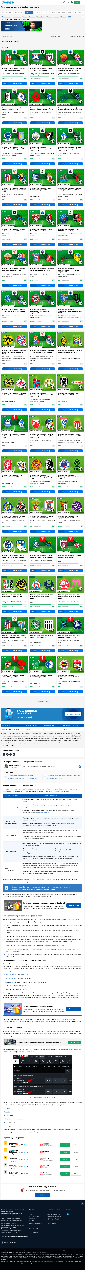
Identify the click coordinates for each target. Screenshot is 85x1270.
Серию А (12, 982)
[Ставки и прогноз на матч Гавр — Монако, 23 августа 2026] (42, 180)
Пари (13, 1154)
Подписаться (75, 714)
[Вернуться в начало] (80, 1263)
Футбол (28, 12)
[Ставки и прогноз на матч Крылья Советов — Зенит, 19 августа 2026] (42, 547)
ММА (53, 12)
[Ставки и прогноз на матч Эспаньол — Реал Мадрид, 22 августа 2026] (42, 342)
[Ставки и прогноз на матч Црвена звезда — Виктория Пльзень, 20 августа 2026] (42, 426)
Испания (49, 17)
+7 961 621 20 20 (12, 1232)
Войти (42, 1195)
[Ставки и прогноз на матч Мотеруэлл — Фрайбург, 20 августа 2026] (42, 467)
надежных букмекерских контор (55, 945)
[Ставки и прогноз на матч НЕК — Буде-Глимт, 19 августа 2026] (14, 586)
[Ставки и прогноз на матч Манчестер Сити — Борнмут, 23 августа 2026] (42, 139)
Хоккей (37, 12)
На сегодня (18, 12)
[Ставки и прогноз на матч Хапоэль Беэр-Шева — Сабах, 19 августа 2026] (70, 587)
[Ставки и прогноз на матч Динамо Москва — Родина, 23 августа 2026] (70, 99)
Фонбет (13, 1168)
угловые (25, 1105)
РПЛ (69, 17)
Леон (13, 1175)
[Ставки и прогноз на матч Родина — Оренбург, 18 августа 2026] (70, 627)
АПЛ (6, 982)
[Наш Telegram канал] (68, 2)
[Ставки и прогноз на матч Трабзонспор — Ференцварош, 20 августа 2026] (42, 385)
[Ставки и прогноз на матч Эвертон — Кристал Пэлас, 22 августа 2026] (14, 301)
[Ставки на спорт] (8, 3)
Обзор (76, 1145)
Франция (63, 17)
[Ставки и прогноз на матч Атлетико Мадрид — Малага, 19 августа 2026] (14, 627)
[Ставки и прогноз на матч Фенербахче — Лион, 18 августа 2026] (70, 667)
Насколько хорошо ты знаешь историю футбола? (44, 903)
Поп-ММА (61, 12)
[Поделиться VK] (4, 754)
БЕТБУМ (13, 1161)
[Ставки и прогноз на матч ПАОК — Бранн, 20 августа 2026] (70, 385)
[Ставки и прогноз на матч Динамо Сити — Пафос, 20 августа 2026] (14, 547)
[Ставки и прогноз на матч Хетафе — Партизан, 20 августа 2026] (14, 508)
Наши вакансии (33, 1226)
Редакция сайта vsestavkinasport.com (35, 1229)
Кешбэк (7, 1112)
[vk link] (80, 766)
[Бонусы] (71, 2)
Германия (32, 17)
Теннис (45, 12)
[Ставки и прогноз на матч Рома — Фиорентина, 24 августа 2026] (70, 60)
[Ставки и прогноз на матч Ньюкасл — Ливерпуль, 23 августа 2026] (70, 180)
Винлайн (25, 1129)
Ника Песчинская (15, 765)
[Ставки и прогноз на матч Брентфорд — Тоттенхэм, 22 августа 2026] (42, 302)
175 (27, 1166)
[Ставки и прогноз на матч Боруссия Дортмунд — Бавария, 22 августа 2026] (14, 343)
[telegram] (82, 1203)
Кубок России (41, 17)
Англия (25, 17)
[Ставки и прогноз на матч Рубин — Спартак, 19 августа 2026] (70, 547)
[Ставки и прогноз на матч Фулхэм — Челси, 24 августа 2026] (14, 99)
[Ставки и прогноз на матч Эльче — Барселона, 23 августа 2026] (14, 260)
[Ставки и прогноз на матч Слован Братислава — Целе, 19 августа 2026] (42, 587)
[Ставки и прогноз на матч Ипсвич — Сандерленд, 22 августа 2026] (42, 260)
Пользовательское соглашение (34, 1217)
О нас (30, 1214)
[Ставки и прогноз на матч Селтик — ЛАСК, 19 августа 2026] (42, 627)
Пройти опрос (74, 905)
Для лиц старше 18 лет (54, 1214)
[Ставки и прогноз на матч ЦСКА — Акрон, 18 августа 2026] (14, 666)
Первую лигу (13, 974)
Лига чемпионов (6, 17)
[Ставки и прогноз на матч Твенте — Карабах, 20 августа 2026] (14, 467)
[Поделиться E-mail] (14, 754)
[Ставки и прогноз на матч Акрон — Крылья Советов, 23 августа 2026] (42, 99)
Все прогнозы (6, 12)
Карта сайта (50, 1226)
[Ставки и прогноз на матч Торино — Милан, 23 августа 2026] (42, 221)
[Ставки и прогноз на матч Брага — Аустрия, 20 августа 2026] (70, 508)
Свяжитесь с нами (34, 1232)
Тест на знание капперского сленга (38, 1006)
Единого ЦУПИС (15, 1031)
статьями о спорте (50, 995)
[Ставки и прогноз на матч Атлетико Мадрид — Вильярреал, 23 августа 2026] (14, 180)
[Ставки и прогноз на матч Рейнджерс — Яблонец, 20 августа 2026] (70, 467)
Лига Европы (17, 17)
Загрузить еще (43, 701)
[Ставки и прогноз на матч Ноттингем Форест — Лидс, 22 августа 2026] (70, 261)
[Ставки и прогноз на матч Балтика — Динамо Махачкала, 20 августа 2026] (14, 426)
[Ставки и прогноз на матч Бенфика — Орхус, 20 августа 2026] (42, 508)
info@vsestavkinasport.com (8, 1230)
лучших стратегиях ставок (28, 945)
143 (26, 1152)
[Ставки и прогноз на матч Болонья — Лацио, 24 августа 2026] (14, 60)
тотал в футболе (43, 812)
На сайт (65, 1145)
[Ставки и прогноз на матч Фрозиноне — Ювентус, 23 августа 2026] (70, 302)
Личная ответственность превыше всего (54, 1222)
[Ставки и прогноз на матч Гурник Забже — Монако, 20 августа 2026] (70, 426)
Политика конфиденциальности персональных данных (35, 1222)
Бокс (70, 12)
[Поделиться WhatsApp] (10, 754)
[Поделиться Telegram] (7, 754)
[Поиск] (64, 2)
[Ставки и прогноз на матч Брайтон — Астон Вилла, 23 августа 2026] (14, 139)
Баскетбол (78, 12)
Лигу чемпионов (10, 978)
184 (27, 1159)
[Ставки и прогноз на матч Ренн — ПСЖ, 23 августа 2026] (70, 221)
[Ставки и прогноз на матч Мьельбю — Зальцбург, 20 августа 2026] (14, 385)
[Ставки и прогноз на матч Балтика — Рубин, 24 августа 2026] (42, 60)
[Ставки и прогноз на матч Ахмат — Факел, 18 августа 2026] (42, 666)
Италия (56, 17)
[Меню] (82, 2)
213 (27, 1173)
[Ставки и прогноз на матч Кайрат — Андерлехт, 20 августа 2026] (70, 342)
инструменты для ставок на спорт (44, 879)
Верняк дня (11, 26)
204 (26, 1145)
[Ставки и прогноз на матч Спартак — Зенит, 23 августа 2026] (14, 221)
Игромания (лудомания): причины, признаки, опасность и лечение (54, 1218)
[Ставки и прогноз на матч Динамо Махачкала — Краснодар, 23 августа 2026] (70, 139)
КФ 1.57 (7, 28)
